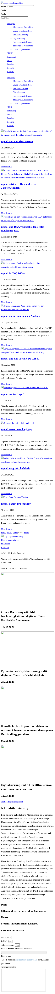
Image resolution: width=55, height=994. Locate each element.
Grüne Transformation (22, 31)
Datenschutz (6, 956)
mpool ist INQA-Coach (14, 273)
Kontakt (10, 68)
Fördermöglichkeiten (21, 49)
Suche (3, 7)
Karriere (10, 72)
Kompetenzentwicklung (22, 42)
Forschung (11, 57)
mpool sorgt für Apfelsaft (15, 468)
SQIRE (10, 53)
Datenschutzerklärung (10, 540)
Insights (10, 64)
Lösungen (11, 23)
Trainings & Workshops (23, 46)
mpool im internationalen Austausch (21, 316)
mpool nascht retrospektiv (16, 503)
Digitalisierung (19, 38)
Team (9, 61)
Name (4, 938)
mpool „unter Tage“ (12, 394)
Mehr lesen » (6, 167)
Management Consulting (23, 27)
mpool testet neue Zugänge (16, 429)
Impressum (5, 544)
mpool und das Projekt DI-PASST (20, 358)
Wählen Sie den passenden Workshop (16, 949)
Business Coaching (20, 35)
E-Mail (4, 941)
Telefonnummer (8, 945)
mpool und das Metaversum (17, 141)
